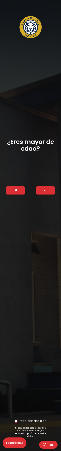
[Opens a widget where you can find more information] (48, 445)
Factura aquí (14, 443)
